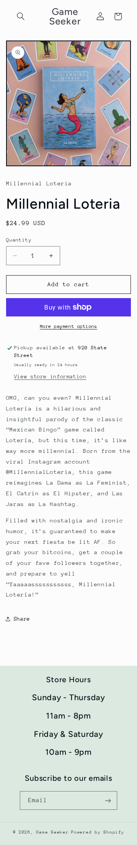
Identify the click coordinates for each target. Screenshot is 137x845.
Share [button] (22, 619)
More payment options (68, 326)
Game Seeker (52, 832)
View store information (50, 376)
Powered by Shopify (97, 832)
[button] (21, 16)
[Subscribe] (108, 800)
